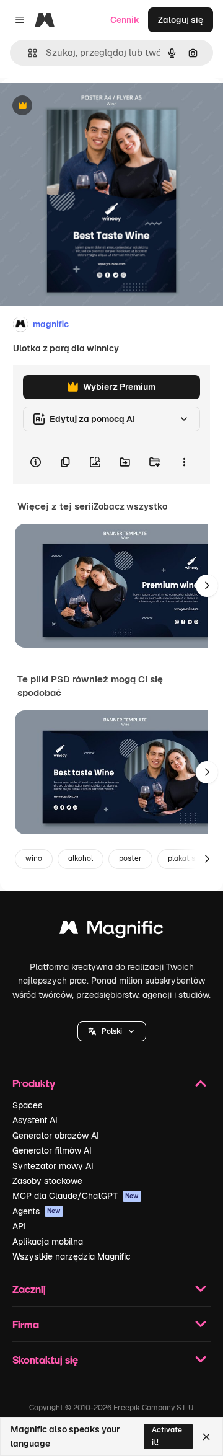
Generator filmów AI (52, 1150)
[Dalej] (207, 586)
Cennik (124, 19)
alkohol (80, 858)
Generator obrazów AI (55, 1135)
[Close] (206, 1436)
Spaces (27, 1105)
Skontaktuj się (45, 1359)
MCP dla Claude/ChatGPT (75, 1195)
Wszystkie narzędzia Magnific (71, 1256)
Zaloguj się (180, 19)
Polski (112, 1031)
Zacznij (29, 1288)
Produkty (33, 1083)
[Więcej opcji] (184, 461)
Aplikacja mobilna (47, 1241)
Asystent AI (35, 1120)
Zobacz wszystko (130, 506)
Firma (25, 1324)
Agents (36, 1211)
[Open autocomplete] (28, 53)
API (19, 1226)
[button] (111, 1031)
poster (130, 858)
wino (33, 858)
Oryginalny (85, 106)
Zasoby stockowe (47, 1180)
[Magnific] (111, 930)
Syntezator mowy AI (53, 1165)
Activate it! (167, 1436)
